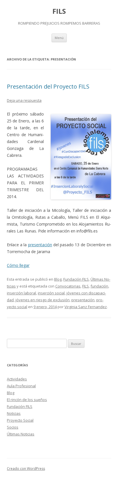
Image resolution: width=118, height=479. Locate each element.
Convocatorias (67, 286)
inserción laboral (21, 293)
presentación (40, 244)
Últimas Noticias (20, 434)
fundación (99, 286)
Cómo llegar (18, 265)
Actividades (17, 379)
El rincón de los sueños (27, 399)
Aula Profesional (21, 385)
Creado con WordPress (26, 468)
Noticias (14, 413)
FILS (59, 11)
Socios (12, 427)
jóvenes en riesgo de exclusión (42, 299)
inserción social (51, 293)
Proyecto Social (20, 420)
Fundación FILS (76, 279)
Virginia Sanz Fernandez (85, 306)
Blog (58, 279)
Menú (59, 38)
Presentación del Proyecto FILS (48, 86)
